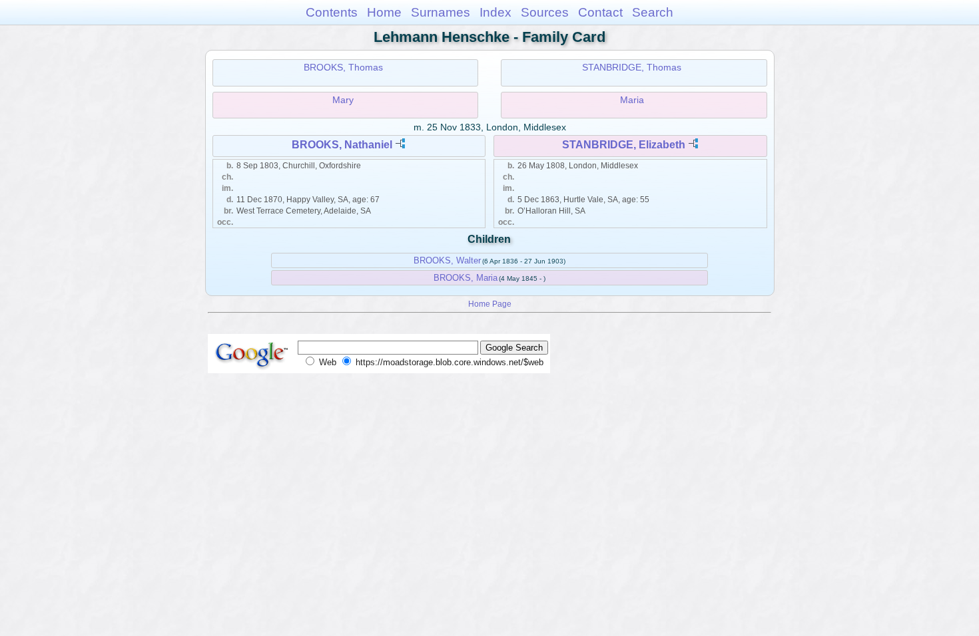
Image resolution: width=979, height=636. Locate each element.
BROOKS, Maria (465, 278)
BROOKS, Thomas (343, 67)
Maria (632, 99)
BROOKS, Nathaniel (342, 144)
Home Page (489, 303)
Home (384, 12)
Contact (600, 12)
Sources (545, 12)
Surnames (440, 12)
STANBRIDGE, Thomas (631, 67)
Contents (332, 12)
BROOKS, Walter (447, 260)
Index (495, 12)
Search (652, 12)
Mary (343, 99)
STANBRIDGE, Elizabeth (623, 144)
